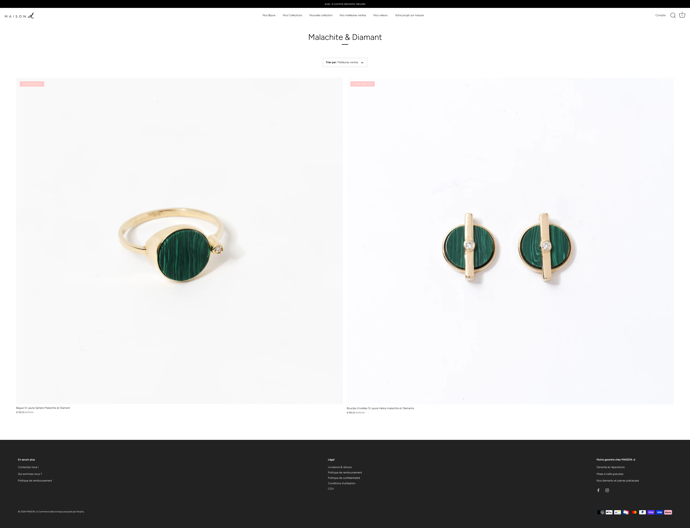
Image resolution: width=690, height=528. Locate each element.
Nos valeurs (380, 15)
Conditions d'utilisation (341, 483)
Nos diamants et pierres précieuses (618, 480)
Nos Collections (292, 15)
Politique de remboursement (35, 480)
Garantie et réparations (611, 467)
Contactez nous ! (28, 467)
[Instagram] (607, 490)
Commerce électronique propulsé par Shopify (61, 511)
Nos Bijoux (269, 15)
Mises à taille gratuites (610, 474)
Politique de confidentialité (344, 478)
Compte (661, 15)
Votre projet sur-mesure (409, 15)
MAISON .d (31, 511)
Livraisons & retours (340, 467)
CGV (331, 488)
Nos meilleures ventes (353, 15)
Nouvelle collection (320, 15)
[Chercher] (673, 15)
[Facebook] (598, 490)
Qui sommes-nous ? (30, 474)
